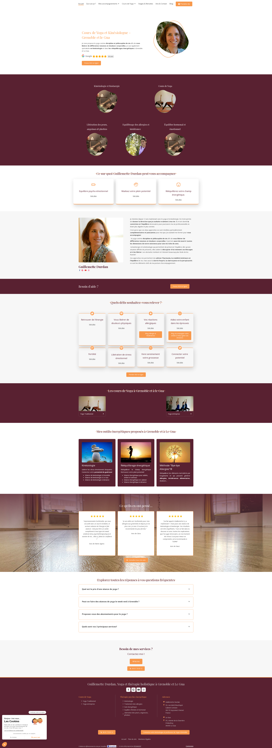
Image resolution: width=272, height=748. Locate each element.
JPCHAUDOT (137, 746)
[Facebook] (79, 270)
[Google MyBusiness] (82, 270)
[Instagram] (88, 270)
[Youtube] (85, 270)
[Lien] (106, 101)
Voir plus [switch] (93, 196)
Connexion (189, 746)
